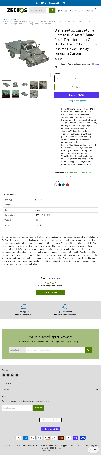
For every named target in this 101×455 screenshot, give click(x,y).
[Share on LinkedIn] (63, 184)
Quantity (57, 73)
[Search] (52, 10)
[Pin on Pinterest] (67, 184)
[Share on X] (59, 184)
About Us (17, 446)
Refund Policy (53, 446)
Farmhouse (15, 19)
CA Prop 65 (40, 446)
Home (4, 19)
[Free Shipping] (23, 310)
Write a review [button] (50, 292)
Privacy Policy (28, 446)
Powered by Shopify (50, 451)
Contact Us (6, 446)
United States (49, 420)
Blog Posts (95, 446)
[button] (6, 85)
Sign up (38, 408)
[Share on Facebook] (55, 184)
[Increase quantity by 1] (76, 78)
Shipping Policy (67, 446)
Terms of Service (81, 446)
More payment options (77, 101)
